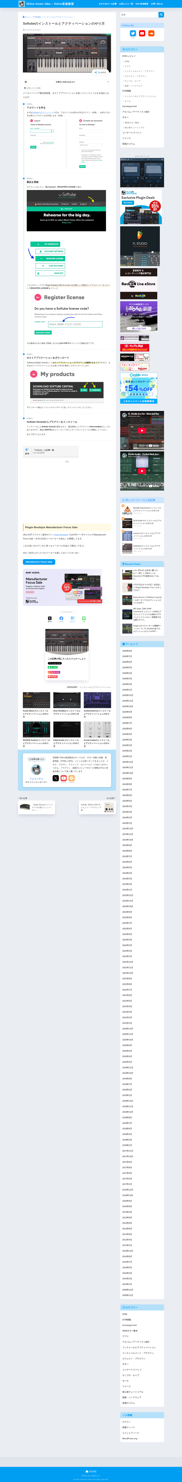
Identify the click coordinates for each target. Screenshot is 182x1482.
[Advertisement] (67, 491)
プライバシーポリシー (90, 1476)
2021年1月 (127, 1023)
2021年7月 (127, 990)
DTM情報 (126, 91)
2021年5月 (127, 1001)
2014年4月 (127, 1212)
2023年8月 (127, 851)
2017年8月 (127, 1167)
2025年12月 (127, 695)
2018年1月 (127, 1145)
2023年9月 (127, 845)
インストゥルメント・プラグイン (139, 71)
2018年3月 (127, 1140)
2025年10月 (127, 706)
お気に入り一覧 (126, 4)
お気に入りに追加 (33, 88)
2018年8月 (127, 1117)
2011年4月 (127, 1240)
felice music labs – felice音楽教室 (50, 4)
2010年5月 (127, 1267)
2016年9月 (127, 1201)
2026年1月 (127, 690)
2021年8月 (127, 984)
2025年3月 (127, 745)
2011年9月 (127, 1234)
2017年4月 (127, 1179)
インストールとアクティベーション (95, 687)
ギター (125, 117)
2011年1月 (127, 1245)
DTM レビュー (129, 56)
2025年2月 (127, 751)
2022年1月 (127, 956)
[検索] (161, 15)
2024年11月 (127, 767)
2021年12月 (127, 962)
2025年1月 (127, 756)
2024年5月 (127, 801)
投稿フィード (128, 1427)
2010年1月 (127, 1284)
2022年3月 (127, 945)
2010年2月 (127, 1278)
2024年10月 (127, 773)
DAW (127, 61)
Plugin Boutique (61, 535)
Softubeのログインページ (42, 112)
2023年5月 (127, 867)
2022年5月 (127, 934)
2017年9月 (127, 1162)
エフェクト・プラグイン (135, 76)
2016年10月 (127, 1195)
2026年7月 (127, 656)
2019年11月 (127, 1067)
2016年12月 (127, 1190)
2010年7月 (127, 1262)
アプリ (128, 66)
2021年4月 (127, 1006)
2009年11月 (127, 1295)
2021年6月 (127, 995)
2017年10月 (127, 1156)
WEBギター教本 (132, 123)
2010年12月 (127, 1251)
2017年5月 (127, 1173)
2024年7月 (127, 790)
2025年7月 (127, 723)
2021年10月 (127, 973)
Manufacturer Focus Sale (39, 562)
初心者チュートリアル (134, 128)
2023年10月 (127, 840)
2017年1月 (127, 1184)
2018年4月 (127, 1134)
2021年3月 (127, 1012)
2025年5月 (127, 734)
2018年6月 (127, 1128)
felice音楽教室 (142, 4)
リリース (126, 138)
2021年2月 (127, 1017)
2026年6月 (127, 662)
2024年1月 (127, 823)
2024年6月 (127, 795)
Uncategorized (129, 106)
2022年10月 (127, 906)
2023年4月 (127, 873)
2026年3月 (127, 678)
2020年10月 (127, 1040)
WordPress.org (129, 1438)
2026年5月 (127, 667)
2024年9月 (127, 778)
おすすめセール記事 (108, 4)
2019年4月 (127, 1090)
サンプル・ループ (133, 81)
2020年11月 (127, 1034)
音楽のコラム (128, 144)
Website (71, 782)
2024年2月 (127, 817)
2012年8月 (127, 1228)
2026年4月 (127, 673)
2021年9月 (127, 978)
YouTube (63, 782)
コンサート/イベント (132, 132)
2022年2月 (127, 951)
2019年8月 (127, 1078)
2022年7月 (127, 923)
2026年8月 (127, 651)
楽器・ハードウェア (134, 86)
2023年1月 (127, 890)
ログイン (126, 1422)
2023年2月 (127, 884)
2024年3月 (127, 812)
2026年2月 (127, 684)
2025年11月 (127, 701)
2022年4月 (127, 940)
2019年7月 (127, 1084)
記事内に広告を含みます (65, 82)
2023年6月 (127, 862)
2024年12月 (127, 762)
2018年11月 (127, 1106)
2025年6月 (127, 729)
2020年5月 (127, 1051)
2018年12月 (127, 1101)
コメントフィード (130, 1433)
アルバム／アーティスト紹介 (136, 112)
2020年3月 (127, 1062)
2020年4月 (127, 1056)
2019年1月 (127, 1095)
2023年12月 (127, 828)
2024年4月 (127, 806)
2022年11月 (127, 901)
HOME (92, 1471)
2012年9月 (127, 1223)
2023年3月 (127, 879)
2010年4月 (127, 1273)
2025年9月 (127, 712)
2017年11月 (127, 1151)
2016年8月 (127, 1206)
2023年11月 (127, 834)
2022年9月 (127, 912)
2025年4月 (127, 740)
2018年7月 (127, 1123)
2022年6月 (127, 928)
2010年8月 (127, 1256)
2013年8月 (127, 1217)
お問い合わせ (157, 4)
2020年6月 (127, 1045)
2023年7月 (127, 856)
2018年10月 (127, 1112)
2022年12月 (127, 895)
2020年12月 (127, 1029)
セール (128, 101)
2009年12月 (127, 1290)
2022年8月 (127, 917)
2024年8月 (127, 784)
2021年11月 (127, 967)
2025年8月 (127, 717)
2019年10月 (127, 1073)
